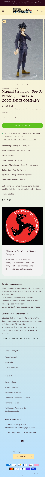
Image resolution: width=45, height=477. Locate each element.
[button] (2, 10)
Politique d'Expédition (13, 392)
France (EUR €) (21, 456)
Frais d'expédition (17, 109)
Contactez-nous (11, 367)
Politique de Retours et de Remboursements (15, 409)
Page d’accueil (10, 357)
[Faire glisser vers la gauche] (17, 84)
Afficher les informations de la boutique (20, 139)
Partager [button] (8, 200)
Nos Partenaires (11, 387)
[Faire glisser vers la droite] (27, 84)
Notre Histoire (10, 382)
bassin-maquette (14, 473)
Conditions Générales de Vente (17, 398)
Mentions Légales (12, 403)
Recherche (9, 362)
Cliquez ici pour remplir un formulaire (18, 338)
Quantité (5, 113)
